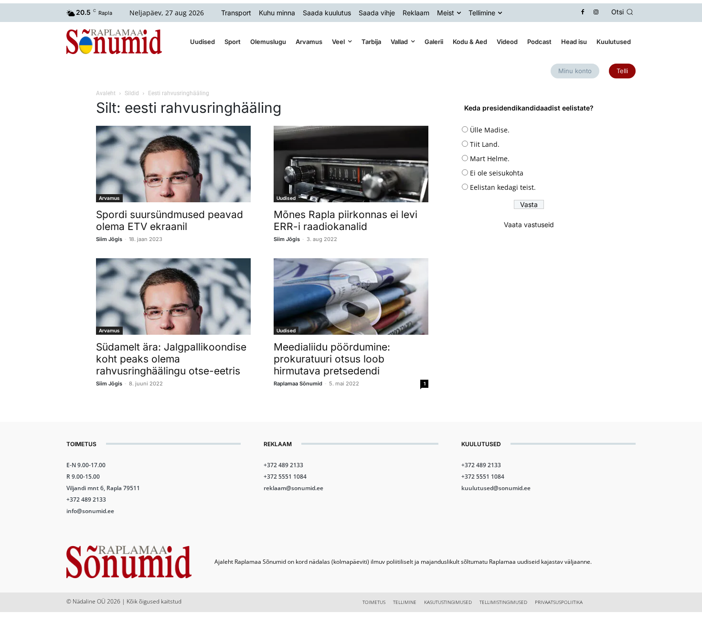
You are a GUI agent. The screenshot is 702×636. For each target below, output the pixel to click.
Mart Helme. (490, 158)
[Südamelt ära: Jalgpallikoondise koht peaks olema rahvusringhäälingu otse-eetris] (173, 296)
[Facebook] (582, 12)
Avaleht (106, 93)
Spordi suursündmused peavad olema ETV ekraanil (169, 220)
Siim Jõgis (109, 239)
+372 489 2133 (86, 499)
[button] (623, 12)
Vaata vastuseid (529, 224)
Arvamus (109, 198)
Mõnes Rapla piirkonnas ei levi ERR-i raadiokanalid (345, 220)
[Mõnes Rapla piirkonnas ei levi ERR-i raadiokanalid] (351, 164)
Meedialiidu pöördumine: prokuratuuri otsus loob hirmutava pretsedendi (332, 359)
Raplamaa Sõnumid (298, 383)
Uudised (286, 198)
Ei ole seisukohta (496, 172)
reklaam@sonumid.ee (293, 488)
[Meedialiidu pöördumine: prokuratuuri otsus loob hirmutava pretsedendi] (351, 296)
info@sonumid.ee (90, 511)
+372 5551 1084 (285, 476)
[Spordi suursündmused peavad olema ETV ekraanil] (173, 164)
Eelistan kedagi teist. (503, 187)
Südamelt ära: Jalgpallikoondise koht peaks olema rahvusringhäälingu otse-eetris (171, 359)
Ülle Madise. (490, 129)
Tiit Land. (485, 144)
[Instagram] (596, 12)
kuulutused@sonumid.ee (496, 488)
